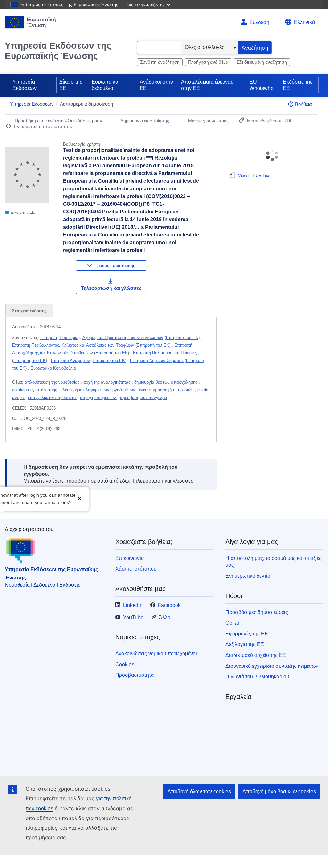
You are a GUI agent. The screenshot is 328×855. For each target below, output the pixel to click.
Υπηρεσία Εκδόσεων (24, 85)
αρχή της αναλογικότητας (107, 382)
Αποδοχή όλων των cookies (199, 791)
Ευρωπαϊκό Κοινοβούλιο (53, 368)
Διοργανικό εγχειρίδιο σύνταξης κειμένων (272, 666)
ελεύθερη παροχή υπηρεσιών (167, 390)
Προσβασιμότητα (134, 675)
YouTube (133, 617)
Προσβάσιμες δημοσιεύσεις (257, 612)
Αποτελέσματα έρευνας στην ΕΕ (207, 85)
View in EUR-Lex (253, 175)
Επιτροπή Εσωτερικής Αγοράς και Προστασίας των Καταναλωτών (101, 337)
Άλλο (164, 617)
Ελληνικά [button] (304, 22)
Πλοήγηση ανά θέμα (208, 62)
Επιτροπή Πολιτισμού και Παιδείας (165, 352)
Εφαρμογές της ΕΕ (247, 633)
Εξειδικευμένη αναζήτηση (262, 62)
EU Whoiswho (262, 85)
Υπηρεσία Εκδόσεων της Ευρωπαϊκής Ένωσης (58, 51)
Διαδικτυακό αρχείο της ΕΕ (256, 655)
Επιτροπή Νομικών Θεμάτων (157, 360)
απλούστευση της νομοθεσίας (53, 382)
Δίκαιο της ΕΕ (70, 85)
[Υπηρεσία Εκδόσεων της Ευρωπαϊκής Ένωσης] (30, 22)
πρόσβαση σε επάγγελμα (143, 397)
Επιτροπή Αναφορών (70, 360)
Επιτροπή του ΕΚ (182, 337)
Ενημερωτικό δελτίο (248, 576)
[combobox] (159, 47)
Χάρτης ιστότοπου (136, 568)
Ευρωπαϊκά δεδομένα (105, 85)
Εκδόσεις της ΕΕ (298, 85)
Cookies (124, 664)
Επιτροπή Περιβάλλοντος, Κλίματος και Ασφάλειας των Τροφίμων (73, 345)
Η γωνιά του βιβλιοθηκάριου (257, 676)
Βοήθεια (303, 104)
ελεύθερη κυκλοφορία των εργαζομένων (98, 390)
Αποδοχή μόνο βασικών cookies (279, 791)
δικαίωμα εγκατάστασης (35, 390)
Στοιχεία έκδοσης (29, 310)
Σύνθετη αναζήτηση (160, 62)
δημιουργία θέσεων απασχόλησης (166, 382)
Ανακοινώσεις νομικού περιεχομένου (157, 653)
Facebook (169, 605)
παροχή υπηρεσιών (98, 397)
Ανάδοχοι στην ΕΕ (156, 85)
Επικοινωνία (129, 558)
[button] (80, 498)
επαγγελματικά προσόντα (52, 397)
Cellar (232, 623)
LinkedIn (133, 605)
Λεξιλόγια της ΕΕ (245, 644)
